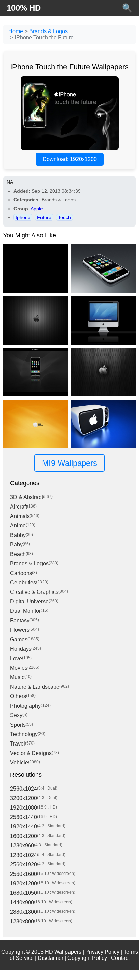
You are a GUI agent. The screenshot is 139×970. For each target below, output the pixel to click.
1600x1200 (23, 836)
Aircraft (18, 507)
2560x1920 (23, 864)
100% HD (24, 8)
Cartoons (21, 573)
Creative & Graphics (34, 592)
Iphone (23, 217)
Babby (18, 535)
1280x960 (22, 845)
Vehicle (19, 763)
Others (18, 696)
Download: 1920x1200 (70, 159)
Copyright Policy (87, 958)
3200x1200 (23, 798)
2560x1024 (23, 789)
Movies (18, 668)
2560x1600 (23, 874)
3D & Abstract (26, 497)
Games (18, 639)
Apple (37, 208)
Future (44, 217)
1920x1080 (23, 808)
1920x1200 (23, 883)
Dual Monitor (25, 611)
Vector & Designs (31, 753)
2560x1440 (23, 817)
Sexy (16, 715)
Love (16, 658)
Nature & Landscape (34, 687)
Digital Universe (29, 601)
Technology (24, 734)
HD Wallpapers (63, 952)
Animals (20, 516)
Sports (18, 725)
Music (17, 677)
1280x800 (22, 921)
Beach (18, 554)
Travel (17, 744)
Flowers (19, 630)
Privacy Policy (102, 952)
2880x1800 (23, 912)
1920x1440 (23, 826)
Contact (120, 958)
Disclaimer (50, 958)
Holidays (20, 649)
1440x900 (22, 902)
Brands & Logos (48, 31)
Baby (16, 544)
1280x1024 (23, 855)
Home (15, 31)
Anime (18, 526)
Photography (25, 706)
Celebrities (23, 582)
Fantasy (19, 620)
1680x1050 (23, 893)
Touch (64, 217)
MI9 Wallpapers (69, 463)
